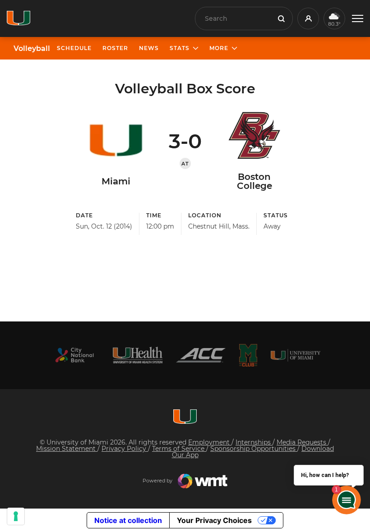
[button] (357, 19)
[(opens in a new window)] (74, 355)
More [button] (218, 48)
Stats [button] (180, 48)
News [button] (149, 48)
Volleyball (32, 48)
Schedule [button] (74, 48)
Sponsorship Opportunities (253, 449)
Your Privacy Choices (214, 520)
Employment (209, 442)
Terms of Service (179, 449)
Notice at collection (128, 520)
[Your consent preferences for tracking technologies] (15, 516)
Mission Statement (66, 449)
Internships (254, 442)
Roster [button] (115, 48)
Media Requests (302, 442)
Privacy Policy (125, 449)
